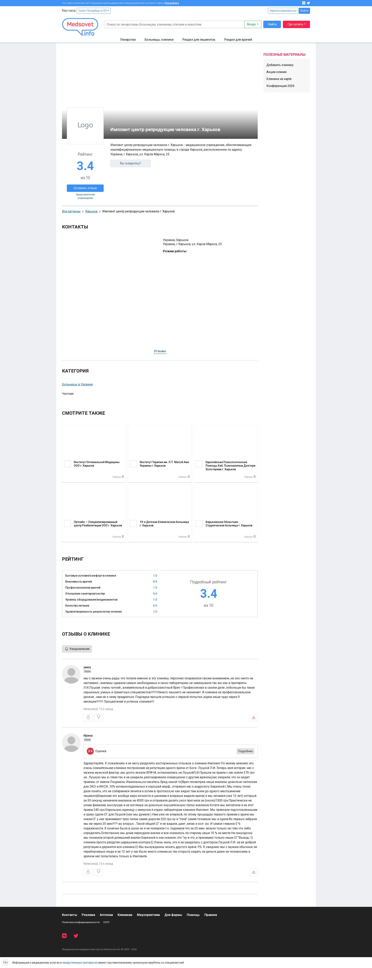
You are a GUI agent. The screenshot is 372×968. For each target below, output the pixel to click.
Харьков (91, 211)
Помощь (193, 915)
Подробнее (172, 3)
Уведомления (79, 649)
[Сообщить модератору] (254, 717)
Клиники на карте (279, 79)
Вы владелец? (130, 163)
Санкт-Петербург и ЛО (92, 10)
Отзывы (160, 351)
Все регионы (71, 211)
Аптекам (106, 915)
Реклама (88, 915)
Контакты (69, 915)
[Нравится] (88, 717)
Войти (304, 10)
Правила (210, 915)
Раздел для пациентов (198, 39)
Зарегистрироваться (283, 10)
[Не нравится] (98, 717)
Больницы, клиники (159, 39)
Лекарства (128, 39)
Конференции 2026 (280, 86)
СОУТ (106, 922)
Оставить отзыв (85, 188)
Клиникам (125, 915)
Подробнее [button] (245, 751)
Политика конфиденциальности (81, 922)
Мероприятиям (148, 915)
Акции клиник (276, 72)
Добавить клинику (280, 65)
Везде (252, 24)
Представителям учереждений (85, 196)
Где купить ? (297, 24)
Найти (272, 24)
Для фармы (173, 915)
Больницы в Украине (77, 384)
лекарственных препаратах (80, 962)
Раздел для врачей (238, 39)
